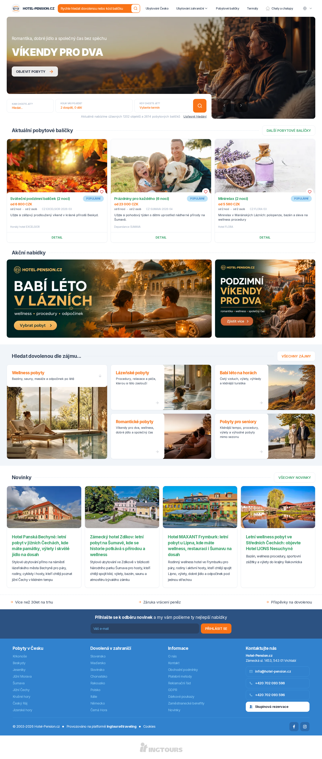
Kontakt (173, 663)
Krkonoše (20, 656)
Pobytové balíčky (227, 8)
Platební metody (180, 676)
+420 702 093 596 (270, 695)
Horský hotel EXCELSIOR (25, 226)
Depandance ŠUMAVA (127, 226)
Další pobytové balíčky (289, 131)
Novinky (174, 710)
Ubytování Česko (157, 8)
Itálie (93, 697)
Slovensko (98, 656)
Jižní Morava (22, 676)
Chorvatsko (99, 676)
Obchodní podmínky (183, 670)
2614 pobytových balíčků (162, 116)
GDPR (172, 690)
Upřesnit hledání (194, 116)
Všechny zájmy (296, 356)
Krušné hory (21, 697)
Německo (97, 703)
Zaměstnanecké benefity (186, 703)
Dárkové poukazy (181, 697)
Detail (57, 237)
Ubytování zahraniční (190, 8)
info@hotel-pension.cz (273, 671)
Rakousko (97, 683)
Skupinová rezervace (271, 707)
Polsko (95, 690)
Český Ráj (20, 703)
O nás (172, 656)
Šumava (19, 683)
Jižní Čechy (21, 690)
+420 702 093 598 (270, 683)
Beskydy (19, 663)
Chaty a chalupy (282, 8)
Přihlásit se (216, 629)
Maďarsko (98, 663)
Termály (252, 8)
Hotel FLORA (225, 226)
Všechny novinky (294, 478)
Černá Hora (98, 710)
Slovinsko (97, 670)
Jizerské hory (22, 710)
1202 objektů (132, 116)
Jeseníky (19, 670)
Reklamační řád (179, 683)
